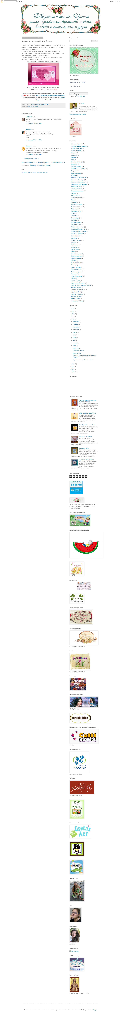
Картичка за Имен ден (77, 180)
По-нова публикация (28, 162)
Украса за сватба (76, 267)
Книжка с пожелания (77, 191)
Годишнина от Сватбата (78, 168)
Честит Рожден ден (76, 276)
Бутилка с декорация (77, 162)
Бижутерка (74, 155)
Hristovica (29, 116)
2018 (73, 308)
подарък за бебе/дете (77, 301)
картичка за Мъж (76, 292)
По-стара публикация (59, 162)
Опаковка (74, 215)
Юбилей (73, 278)
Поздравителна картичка (78, 229)
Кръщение (74, 202)
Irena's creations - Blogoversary (87, 413)
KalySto (28, 129)
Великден (74, 164)
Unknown (28, 146)
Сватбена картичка (76, 253)
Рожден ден (74, 247)
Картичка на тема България (79, 184)
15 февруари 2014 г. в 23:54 (33, 123)
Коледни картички (76, 197)
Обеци (73, 213)
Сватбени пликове (76, 256)
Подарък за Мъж (76, 222)
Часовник (74, 274)
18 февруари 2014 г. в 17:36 (33, 140)
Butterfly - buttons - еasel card (87, 425)
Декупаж (73, 171)
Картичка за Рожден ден (78, 182)
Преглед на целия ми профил (77, 114)
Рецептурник (75, 245)
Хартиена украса (76, 271)
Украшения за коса (76, 269)
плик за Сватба (75, 298)
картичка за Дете (76, 287)
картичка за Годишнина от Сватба (81, 285)
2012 (73, 366)
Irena (82, 103)
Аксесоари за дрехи (76, 144)
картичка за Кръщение (77, 289)
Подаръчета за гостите (77, 227)
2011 (73, 369)
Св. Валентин (75, 249)
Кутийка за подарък (76, 204)
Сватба (73, 251)
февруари (76, 348)
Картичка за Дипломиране (78, 177)
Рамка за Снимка (76, 240)
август (75, 332)
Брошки (73, 157)
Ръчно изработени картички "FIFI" (77, 82)
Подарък (73, 220)
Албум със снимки (76, 148)
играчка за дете (75, 280)
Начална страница (43, 162)
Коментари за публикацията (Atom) (40, 165)
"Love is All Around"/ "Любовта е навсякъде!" (50, 96)
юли (74, 335)
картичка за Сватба (76, 294)
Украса (73, 265)
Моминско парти (76, 211)
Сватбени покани (76, 258)
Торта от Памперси (76, 262)
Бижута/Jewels (77, 353)
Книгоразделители (76, 188)
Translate (82, 96)
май (74, 340)
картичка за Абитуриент (78, 283)
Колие (73, 200)
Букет (72, 159)
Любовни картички (32, 106)
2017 (73, 311)
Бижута (73, 153)
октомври (76, 327)
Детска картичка (76, 173)
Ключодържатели (76, 186)
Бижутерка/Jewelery (78, 350)
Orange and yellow (84, 448)
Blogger (95, 1010)
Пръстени (74, 238)
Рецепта (73, 242)
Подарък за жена (76, 224)
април (75, 343)
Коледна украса (75, 195)
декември (76, 321)
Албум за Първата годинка (78, 146)
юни (74, 337)
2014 (73, 319)
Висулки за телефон (77, 166)
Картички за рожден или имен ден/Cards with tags (87, 400)
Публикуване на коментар (31, 158)
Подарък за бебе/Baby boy (86, 459)
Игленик (73, 175)
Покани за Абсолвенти (77, 233)
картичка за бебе (76, 296)
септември (76, 329)
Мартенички (74, 209)
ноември (75, 324)
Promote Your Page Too (74, 86)
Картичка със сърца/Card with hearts (83, 360)
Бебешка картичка (76, 150)
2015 (73, 316)
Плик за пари (75, 218)
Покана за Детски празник (78, 231)
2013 (73, 364)
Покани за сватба (76, 236)
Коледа (73, 193)
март (74, 345)
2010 (73, 372)
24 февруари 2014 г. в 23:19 (33, 154)
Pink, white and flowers (85, 436)
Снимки (73, 260)
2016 (73, 314)
